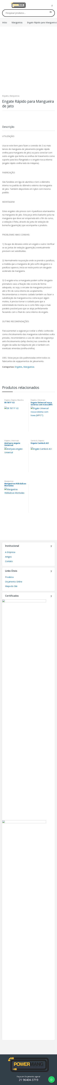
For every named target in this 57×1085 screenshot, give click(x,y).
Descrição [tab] (8, 127)
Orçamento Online (13, 581)
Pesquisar (51, 13)
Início (4, 22)
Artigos (8, 556)
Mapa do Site (11, 586)
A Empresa (10, 552)
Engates (5, 96)
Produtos (9, 577)
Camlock (34, 440)
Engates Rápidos (17, 400)
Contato (9, 561)
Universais (41, 400)
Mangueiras (17, 22)
